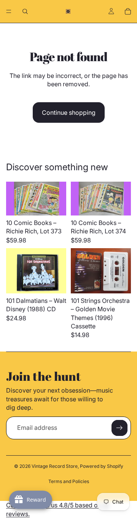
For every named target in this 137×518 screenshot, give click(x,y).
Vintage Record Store (55, 466)
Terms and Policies (68, 481)
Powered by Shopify (101, 466)
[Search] (25, 11)
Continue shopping (69, 112)
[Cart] (127, 11)
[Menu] (9, 11)
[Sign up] (119, 428)
